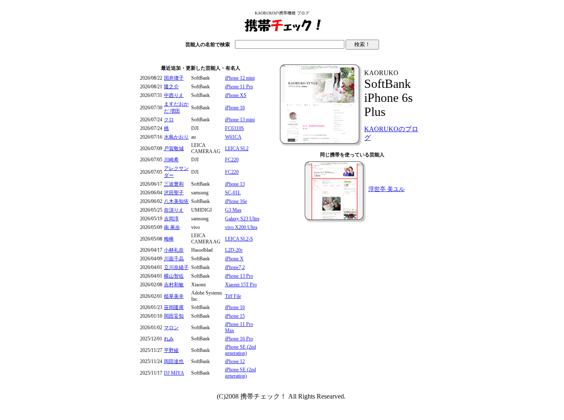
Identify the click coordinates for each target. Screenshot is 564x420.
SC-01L (233, 193)
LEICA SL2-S (239, 239)
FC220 (232, 160)
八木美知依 (176, 201)
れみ (169, 339)
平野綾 (171, 350)
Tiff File (233, 296)
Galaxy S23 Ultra (242, 219)
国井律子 (174, 78)
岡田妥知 (174, 316)
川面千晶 (174, 259)
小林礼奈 (174, 250)
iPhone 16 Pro (239, 339)
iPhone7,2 (235, 267)
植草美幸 (174, 296)
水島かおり (176, 137)
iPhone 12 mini (240, 78)
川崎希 (171, 160)
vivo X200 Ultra (241, 227)
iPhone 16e (236, 201)
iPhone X (234, 259)
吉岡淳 (171, 219)
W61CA (233, 137)
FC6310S (234, 128)
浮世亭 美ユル (386, 189)
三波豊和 (174, 184)
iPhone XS (235, 95)
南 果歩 (172, 227)
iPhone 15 (235, 316)
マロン (171, 327)
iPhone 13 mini (240, 120)
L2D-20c (234, 250)
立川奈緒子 (176, 267)
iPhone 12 (235, 361)
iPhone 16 (235, 108)
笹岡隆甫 (174, 307)
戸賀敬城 (174, 148)
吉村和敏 (174, 285)
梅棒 (169, 239)
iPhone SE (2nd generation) (240, 350)
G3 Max (233, 210)
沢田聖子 (174, 193)
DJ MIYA (174, 373)
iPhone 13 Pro (239, 276)
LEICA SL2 (237, 148)
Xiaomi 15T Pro (241, 285)
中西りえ (174, 95)
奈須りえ (174, 210)
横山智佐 (174, 276)
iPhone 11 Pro (239, 87)
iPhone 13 (235, 184)
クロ (169, 120)
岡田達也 (174, 361)
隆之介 (171, 87)
